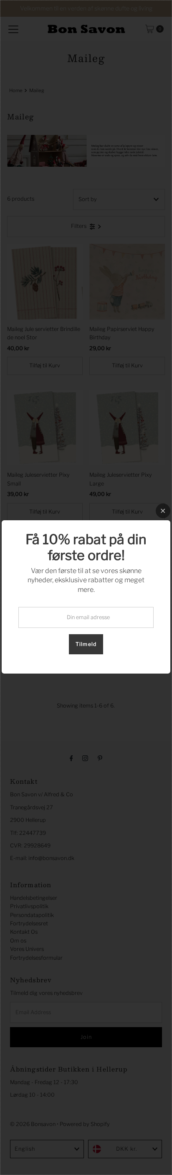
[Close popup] (163, 511)
